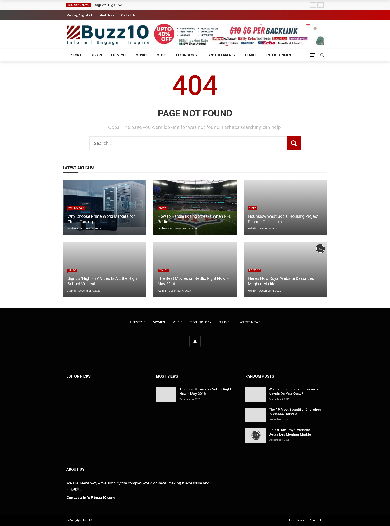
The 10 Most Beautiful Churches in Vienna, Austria (295, 412)
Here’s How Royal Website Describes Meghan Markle (290, 432)
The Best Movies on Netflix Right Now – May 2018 (205, 391)
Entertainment (279, 55)
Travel (250, 55)
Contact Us (128, 15)
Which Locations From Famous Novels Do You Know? (293, 391)
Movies (142, 55)
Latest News (106, 15)
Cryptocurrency (220, 55)
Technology (186, 55)
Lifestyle (119, 55)
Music (162, 55)
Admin (252, 228)
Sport (76, 55)
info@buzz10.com (99, 497)
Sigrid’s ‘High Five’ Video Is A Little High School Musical (136, 5)
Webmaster (74, 228)
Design (96, 55)
